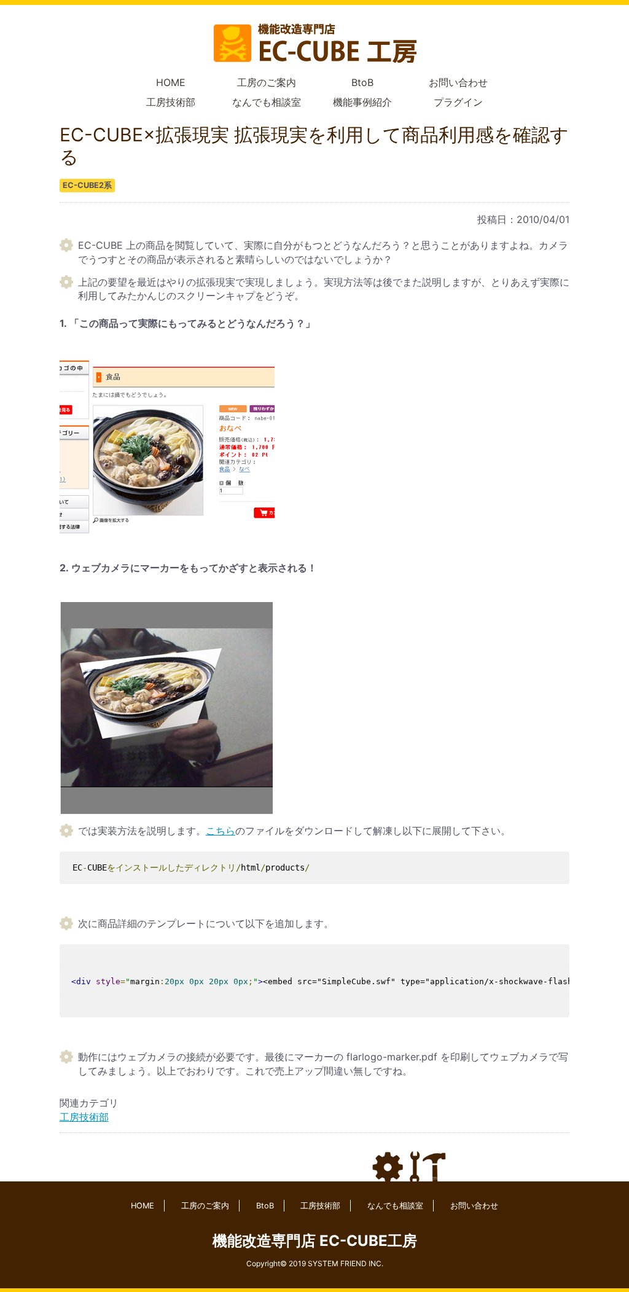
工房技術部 (170, 102)
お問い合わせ (458, 82)
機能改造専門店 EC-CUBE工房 (315, 1241)
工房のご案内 (266, 82)
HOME (171, 82)
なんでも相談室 (266, 102)
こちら (220, 830)
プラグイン (458, 102)
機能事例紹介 (362, 102)
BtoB (362, 82)
